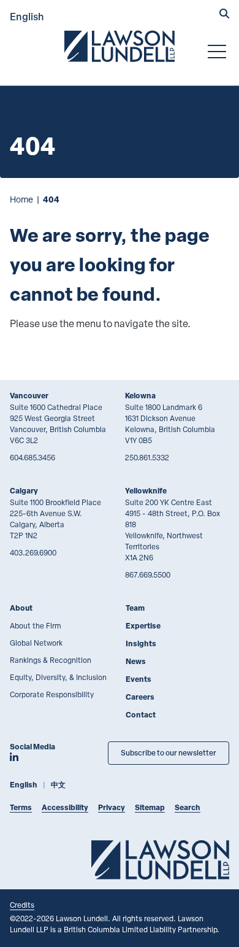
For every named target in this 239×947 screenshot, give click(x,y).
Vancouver (29, 395)
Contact (141, 714)
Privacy (111, 807)
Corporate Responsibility (52, 694)
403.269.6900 (33, 552)
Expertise (143, 625)
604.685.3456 (32, 457)
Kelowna (140, 395)
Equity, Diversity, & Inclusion (58, 677)
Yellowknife (146, 490)
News (136, 661)
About (21, 608)
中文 (58, 784)
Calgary (24, 490)
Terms (21, 807)
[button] (224, 14)
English (27, 16)
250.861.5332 (147, 457)
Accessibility (65, 807)
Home (21, 199)
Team (135, 608)
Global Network (36, 642)
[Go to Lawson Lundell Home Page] (119, 46)
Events (138, 679)
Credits (22, 905)
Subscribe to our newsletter (168, 753)
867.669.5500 (147, 574)
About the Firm (35, 625)
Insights (141, 643)
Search (187, 807)
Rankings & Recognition (50, 660)
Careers (140, 697)
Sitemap (150, 807)
